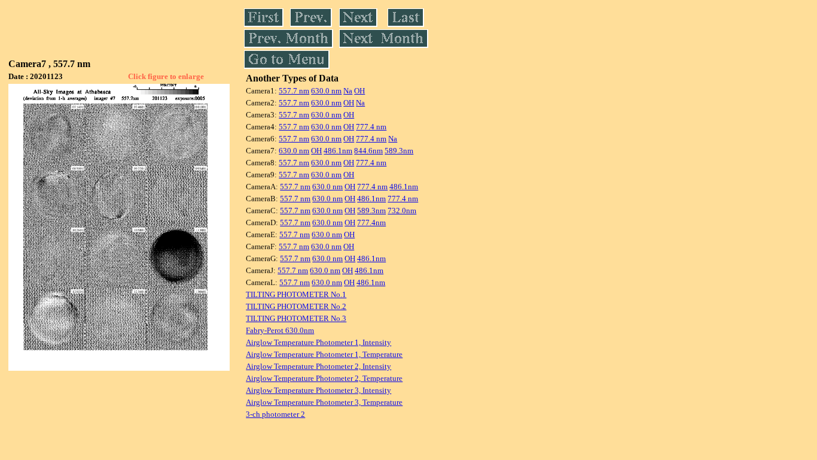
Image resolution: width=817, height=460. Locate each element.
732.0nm (402, 210)
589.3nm (399, 150)
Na (347, 90)
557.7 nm (294, 90)
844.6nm (368, 150)
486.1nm (338, 150)
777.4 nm (371, 126)
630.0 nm (326, 90)
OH (359, 90)
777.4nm (371, 222)
